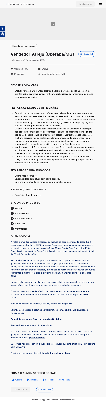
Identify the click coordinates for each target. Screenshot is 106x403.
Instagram (66, 380)
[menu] (100, 4)
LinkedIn (34, 380)
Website (18, 380)
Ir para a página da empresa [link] (21, 4)
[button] (100, 4)
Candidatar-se (85, 4)
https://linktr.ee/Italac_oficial (55, 353)
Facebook (49, 380)
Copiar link (88, 54)
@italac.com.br (37, 337)
